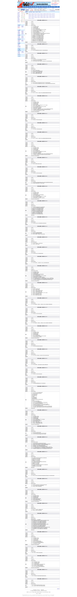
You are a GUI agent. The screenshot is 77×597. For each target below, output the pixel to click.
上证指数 (19, 8)
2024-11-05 (53, 13)
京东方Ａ (19, 13)
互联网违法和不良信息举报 (37, 590)
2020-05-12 (44, 16)
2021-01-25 (36, 16)
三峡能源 (19, 12)
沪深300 (39, 8)
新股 (35, 6)
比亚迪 (18, 17)
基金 (25, 6)
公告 (29, 6)
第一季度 (22, 52)
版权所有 (40, 593)
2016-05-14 (33, 18)
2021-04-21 (30, 16)
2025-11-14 (38, 13)
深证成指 (29, 8)
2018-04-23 (47, 17)
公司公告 (19, 51)
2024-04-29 (33, 14)
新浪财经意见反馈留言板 (44, 590)
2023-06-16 (41, 14)
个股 (33, 6)
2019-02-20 (38, 17)
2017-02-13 (30, 18)
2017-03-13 (53, 17)
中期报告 (19, 52)
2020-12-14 (38, 16)
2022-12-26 (47, 14)
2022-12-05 (50, 14)
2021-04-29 (53, 15)
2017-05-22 (50, 17)
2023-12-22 (36, 14)
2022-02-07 (44, 15)
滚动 (27, 6)
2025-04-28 (47, 13)
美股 (51, 6)
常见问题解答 (32, 590)
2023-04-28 (44, 14)
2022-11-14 (53, 14)
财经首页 (20, 6)
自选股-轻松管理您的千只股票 (55, 3)
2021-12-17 (47, 15)
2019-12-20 (53, 16)
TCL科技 (19, 14)
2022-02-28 (41, 15)
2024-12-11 (50, 13)
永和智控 (27, 9)
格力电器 (19, 16)
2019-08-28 (36, 17)
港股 (49, 6)
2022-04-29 (38, 15)
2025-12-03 (36, 13)
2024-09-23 (30, 14)
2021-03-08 (33, 16)
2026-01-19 (33, 13)
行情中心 (54, 6)
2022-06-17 (33, 15)
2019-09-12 (33, 17)
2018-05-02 (44, 17)
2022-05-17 (36, 15)
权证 (37, 6)
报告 (39, 6)
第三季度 (19, 53)
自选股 (57, 6)
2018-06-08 (41, 17)
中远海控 (19, 15)
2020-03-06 (50, 16)
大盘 (31, 6)
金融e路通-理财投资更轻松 (54, 4)
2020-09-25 (41, 16)
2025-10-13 (41, 13)
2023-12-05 (38, 14)
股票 (23, 6)
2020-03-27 (47, 16)
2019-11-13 (30, 17)
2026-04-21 (30, 13)
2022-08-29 (30, 15)
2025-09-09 (44, 13)
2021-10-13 (50, 15)
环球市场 (42, 6)
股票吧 (47, 6)
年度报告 (22, 51)
